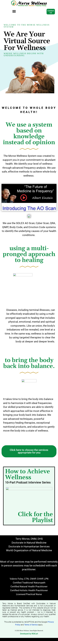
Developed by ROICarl (29, 634)
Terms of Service (31, 625)
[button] (14, 11)
